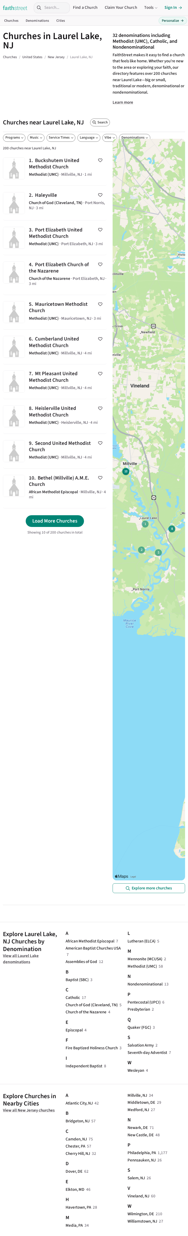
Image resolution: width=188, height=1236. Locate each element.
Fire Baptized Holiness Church (92, 1048)
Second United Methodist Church (55, 451)
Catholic (73, 998)
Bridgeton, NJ (78, 1121)
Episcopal (74, 1030)
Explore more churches (152, 888)
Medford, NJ (138, 1110)
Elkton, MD (75, 1189)
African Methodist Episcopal (90, 941)
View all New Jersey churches (29, 1110)
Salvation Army (141, 1045)
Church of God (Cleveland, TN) (92, 1005)
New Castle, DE (141, 1135)
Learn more (123, 102)
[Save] (100, 160)
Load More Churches (54, 521)
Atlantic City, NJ (79, 1103)
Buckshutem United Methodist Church (55, 168)
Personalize (173, 20)
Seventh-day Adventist (147, 1053)
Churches (11, 20)
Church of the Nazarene (86, 1012)
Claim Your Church (121, 8)
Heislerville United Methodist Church (55, 416)
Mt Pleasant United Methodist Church (55, 381)
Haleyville (55, 203)
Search (102, 122)
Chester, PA (75, 1146)
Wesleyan (136, 1070)
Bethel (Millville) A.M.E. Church (55, 488)
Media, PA (74, 1225)
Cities (60, 20)
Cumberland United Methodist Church (55, 347)
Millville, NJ (137, 1095)
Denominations (37, 20)
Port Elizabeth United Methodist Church (55, 237)
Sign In (170, 8)
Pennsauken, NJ (142, 1160)
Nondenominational (145, 984)
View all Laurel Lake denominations (21, 959)
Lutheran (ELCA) (141, 941)
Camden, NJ (76, 1139)
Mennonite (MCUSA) (145, 959)
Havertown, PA (78, 1207)
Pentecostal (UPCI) (144, 1002)
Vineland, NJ (138, 1196)
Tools (148, 8)
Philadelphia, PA (142, 1153)
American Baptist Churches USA (93, 948)
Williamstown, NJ (142, 1221)
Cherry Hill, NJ (78, 1154)
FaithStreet (15, 8)
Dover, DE (74, 1171)
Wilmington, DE (141, 1214)
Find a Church (85, 8)
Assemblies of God (81, 962)
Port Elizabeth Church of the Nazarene (55, 275)
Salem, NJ (136, 1178)
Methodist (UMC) (142, 966)
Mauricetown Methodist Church (55, 312)
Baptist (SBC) (77, 980)
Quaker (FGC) (139, 1027)
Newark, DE (138, 1128)
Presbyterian (139, 1009)
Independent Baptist (84, 1066)
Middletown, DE (141, 1102)
